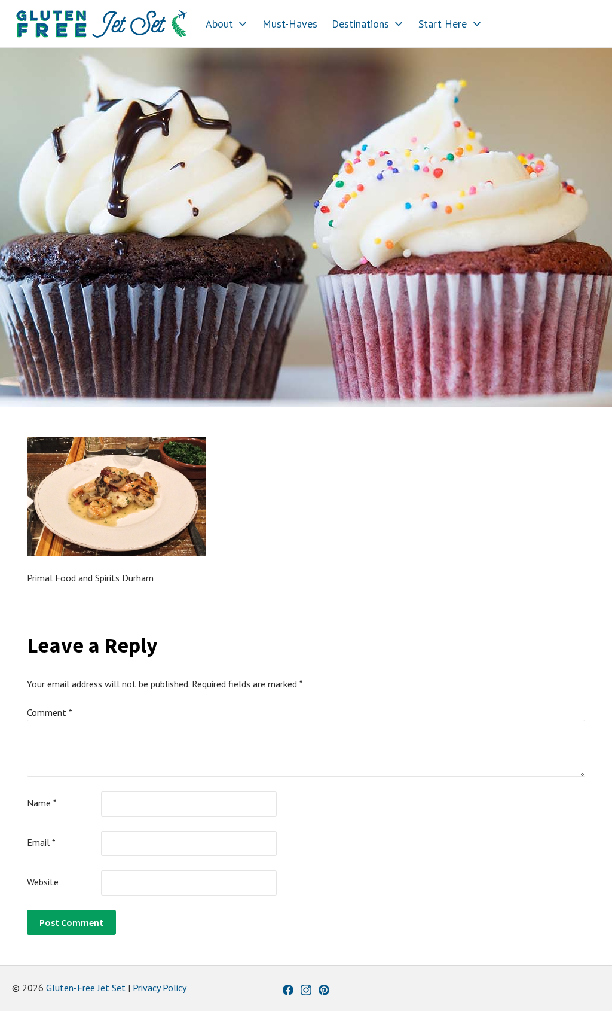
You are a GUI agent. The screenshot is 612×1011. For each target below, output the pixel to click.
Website (43, 882)
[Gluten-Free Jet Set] (101, 24)
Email (41, 842)
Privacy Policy (159, 988)
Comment (49, 712)
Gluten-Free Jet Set (86, 988)
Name (42, 803)
